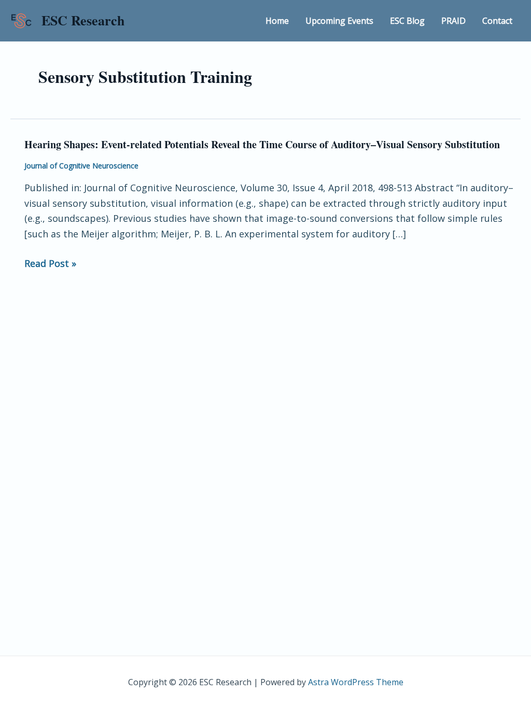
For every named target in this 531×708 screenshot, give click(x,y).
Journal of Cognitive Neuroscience (81, 166)
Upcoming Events (339, 20)
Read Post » (50, 264)
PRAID (453, 20)
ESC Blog (407, 20)
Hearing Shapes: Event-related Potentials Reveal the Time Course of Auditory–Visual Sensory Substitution (262, 144)
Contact (497, 20)
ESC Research (82, 20)
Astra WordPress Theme (355, 682)
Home (277, 20)
